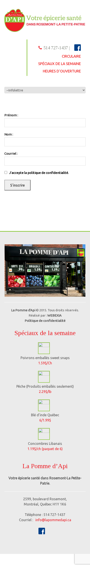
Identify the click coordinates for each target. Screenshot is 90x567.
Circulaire (71, 56)
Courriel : (11, 153)
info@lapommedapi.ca (53, 520)
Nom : (8, 134)
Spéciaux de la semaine (59, 64)
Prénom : (11, 115)
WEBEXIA (54, 315)
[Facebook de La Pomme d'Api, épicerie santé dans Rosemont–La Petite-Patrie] (41, 531)
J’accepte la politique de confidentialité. (39, 173)
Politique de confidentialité (45, 320)
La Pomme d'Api (23, 310)
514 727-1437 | (56, 47)
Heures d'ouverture (62, 71)
